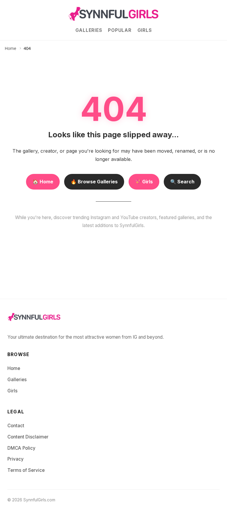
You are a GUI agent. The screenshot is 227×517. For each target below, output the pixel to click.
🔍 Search (182, 182)
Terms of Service (26, 470)
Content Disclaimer (27, 437)
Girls (144, 30)
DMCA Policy (21, 448)
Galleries (88, 30)
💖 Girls (144, 182)
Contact (15, 425)
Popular (119, 30)
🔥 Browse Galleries (94, 182)
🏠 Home (43, 182)
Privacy (15, 459)
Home (10, 48)
